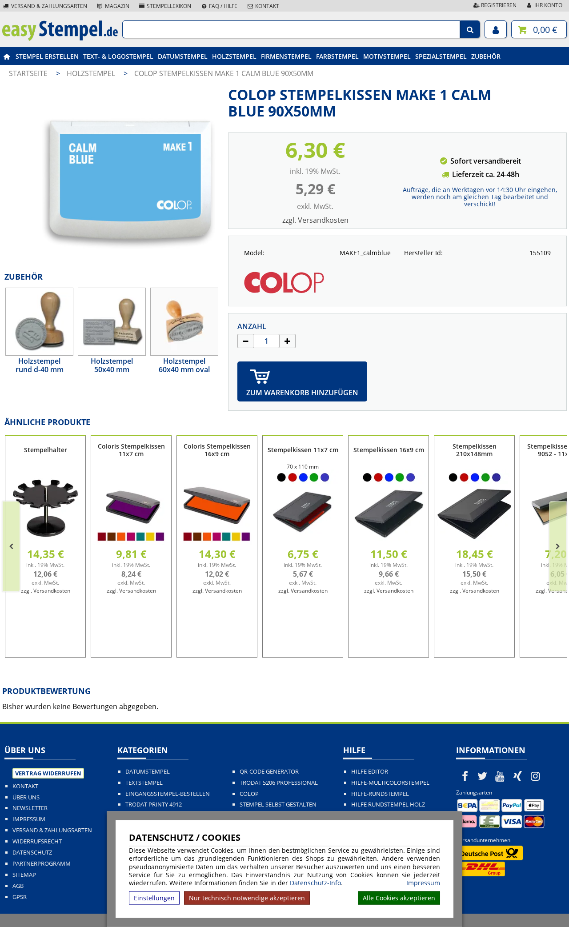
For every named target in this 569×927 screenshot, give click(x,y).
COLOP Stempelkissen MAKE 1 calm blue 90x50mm (223, 73)
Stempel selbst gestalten (278, 804)
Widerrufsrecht (37, 841)
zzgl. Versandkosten (315, 220)
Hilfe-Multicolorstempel (390, 782)
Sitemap (24, 874)
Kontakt (266, 6)
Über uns (26, 797)
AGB (18, 886)
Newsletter (30, 808)
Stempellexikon (168, 6)
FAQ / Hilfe (222, 6)
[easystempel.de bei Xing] (517, 776)
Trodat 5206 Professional (279, 782)
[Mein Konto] (496, 29)
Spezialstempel (441, 56)
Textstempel (144, 782)
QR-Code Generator (269, 771)
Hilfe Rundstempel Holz (388, 804)
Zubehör (486, 56)
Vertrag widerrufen (48, 773)
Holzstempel (234, 56)
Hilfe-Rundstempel (380, 794)
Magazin (116, 6)
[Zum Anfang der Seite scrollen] (505, 908)
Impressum (423, 883)
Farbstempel (337, 56)
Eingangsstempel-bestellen (167, 794)
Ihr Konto (547, 5)
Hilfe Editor (369, 771)
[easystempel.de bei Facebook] (465, 776)
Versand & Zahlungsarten (48, 6)
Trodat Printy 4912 (153, 804)
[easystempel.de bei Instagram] (535, 776)
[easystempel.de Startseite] (60, 38)
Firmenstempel (286, 56)
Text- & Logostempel (118, 56)
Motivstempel (387, 56)
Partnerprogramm (41, 863)
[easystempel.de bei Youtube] (500, 776)
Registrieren (498, 5)
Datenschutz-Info (315, 883)
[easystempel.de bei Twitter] (482, 776)
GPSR (19, 897)
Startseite (28, 73)
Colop (249, 794)
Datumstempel (183, 56)
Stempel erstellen (47, 56)
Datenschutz (32, 852)
